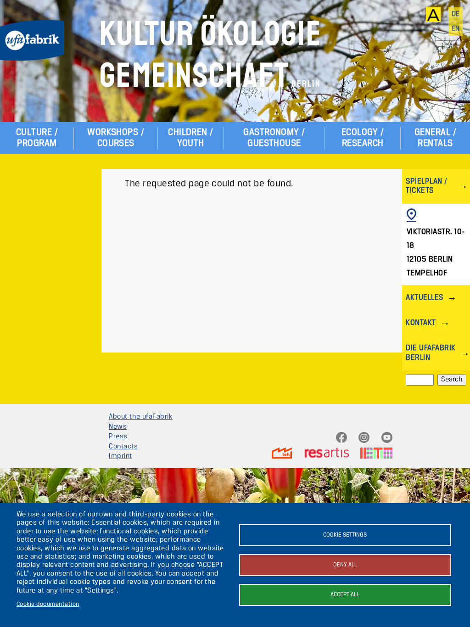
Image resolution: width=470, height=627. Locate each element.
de (456, 14)
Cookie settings (345, 535)
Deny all (345, 565)
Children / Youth (190, 138)
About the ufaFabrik (140, 416)
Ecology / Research (362, 138)
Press (118, 436)
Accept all (344, 595)
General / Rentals (435, 138)
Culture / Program (37, 138)
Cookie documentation (48, 604)
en (456, 29)
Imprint (120, 456)
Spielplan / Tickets (426, 186)
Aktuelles (424, 298)
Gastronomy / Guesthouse (274, 138)
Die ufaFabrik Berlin (430, 352)
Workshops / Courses (115, 138)
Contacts (123, 446)
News (118, 427)
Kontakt (421, 323)
